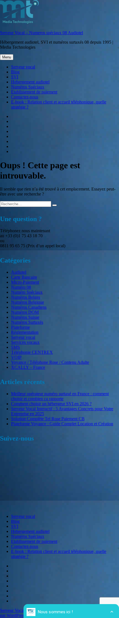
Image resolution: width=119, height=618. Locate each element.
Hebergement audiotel (30, 82)
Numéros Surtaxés (27, 322)
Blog (15, 72)
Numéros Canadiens (28, 307)
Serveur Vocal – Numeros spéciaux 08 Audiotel (41, 32)
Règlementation (24, 332)
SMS (15, 347)
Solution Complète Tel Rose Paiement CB (48, 418)
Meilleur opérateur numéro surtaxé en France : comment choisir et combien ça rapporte (60, 396)
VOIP (16, 357)
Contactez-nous (24, 97)
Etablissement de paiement (34, 92)
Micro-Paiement (25, 282)
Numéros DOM (25, 312)
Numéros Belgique (27, 302)
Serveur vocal (23, 67)
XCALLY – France (28, 367)
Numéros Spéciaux (27, 87)
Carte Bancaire (24, 277)
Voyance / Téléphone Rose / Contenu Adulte (50, 362)
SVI (14, 77)
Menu (6, 57)
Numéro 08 (21, 287)
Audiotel (18, 272)
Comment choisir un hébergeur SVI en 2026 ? (51, 403)
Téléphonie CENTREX (32, 352)
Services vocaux (25, 342)
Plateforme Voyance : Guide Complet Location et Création (62, 423)
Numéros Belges (25, 297)
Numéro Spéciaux (27, 292)
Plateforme (20, 327)
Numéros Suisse (25, 317)
